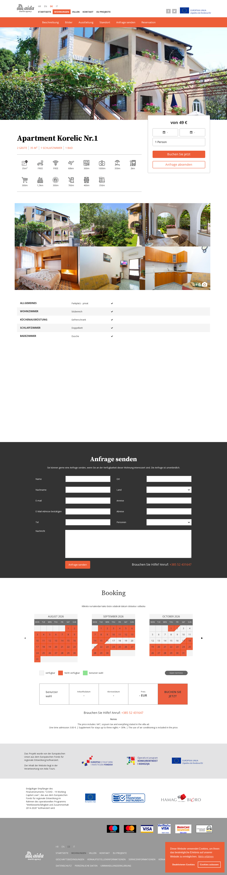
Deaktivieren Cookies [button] (183, 864)
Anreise (120, 500)
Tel (37, 522)
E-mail (39, 500)
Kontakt (88, 11)
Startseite (44, 11)
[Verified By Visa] (164, 832)
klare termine (176, 672)
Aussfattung (86, 22)
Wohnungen (61, 11)
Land (119, 489)
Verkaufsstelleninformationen (106, 859)
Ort (118, 479)
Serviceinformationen (142, 859)
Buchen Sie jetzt (178, 154)
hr (39, 6)
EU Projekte (104, 11)
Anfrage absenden (178, 164)
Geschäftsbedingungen (70, 859)
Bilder (68, 22)
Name (39, 479)
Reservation (148, 22)
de (51, 6)
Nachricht (40, 531)
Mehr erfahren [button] (206, 856)
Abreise (120, 511)
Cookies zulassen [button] (209, 864)
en (45, 6)
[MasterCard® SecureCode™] (183, 832)
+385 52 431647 (180, 564)
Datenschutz (64, 865)
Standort (105, 22)
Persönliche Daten (86, 865)
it (57, 6)
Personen (121, 522)
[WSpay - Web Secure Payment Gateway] (204, 831)
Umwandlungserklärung (116, 865)
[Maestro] (113, 831)
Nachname (41, 489)
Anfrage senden (125, 22)
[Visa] (147, 831)
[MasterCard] (130, 831)
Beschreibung (50, 22)
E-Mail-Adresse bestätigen (49, 511)
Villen (76, 11)
